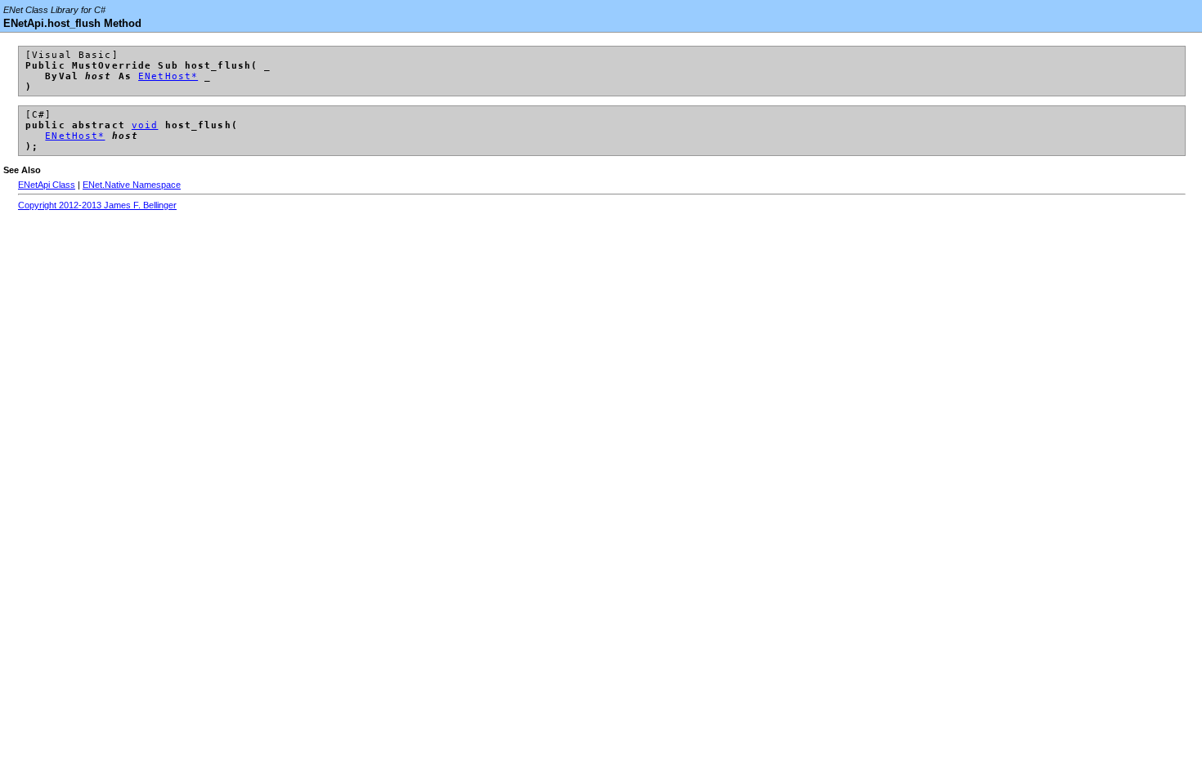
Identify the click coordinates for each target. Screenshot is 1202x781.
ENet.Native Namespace (132, 185)
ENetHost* (168, 76)
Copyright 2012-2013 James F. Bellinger (97, 205)
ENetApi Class (46, 185)
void (145, 125)
